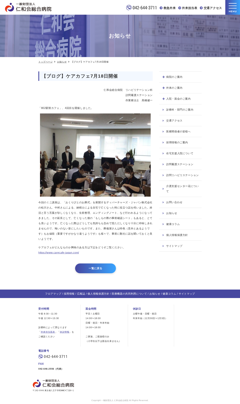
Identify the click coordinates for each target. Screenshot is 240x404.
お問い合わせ (174, 202)
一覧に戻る (95, 268)
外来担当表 (189, 8)
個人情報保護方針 (177, 235)
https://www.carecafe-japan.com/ (58, 252)
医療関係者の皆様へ (178, 131)
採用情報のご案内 (177, 142)
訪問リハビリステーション (182, 175)
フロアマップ (53, 293)
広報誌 (81, 293)
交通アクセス (213, 8)
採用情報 (69, 293)
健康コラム (173, 224)
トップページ (45, 61)
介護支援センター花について (182, 189)
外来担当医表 (48, 332)
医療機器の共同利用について (129, 293)
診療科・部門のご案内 (179, 109)
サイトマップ (174, 246)
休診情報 (64, 332)
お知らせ (62, 61)
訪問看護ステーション (179, 164)
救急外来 (170, 8)
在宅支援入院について (179, 153)
